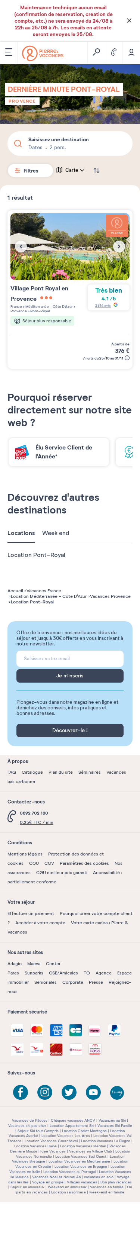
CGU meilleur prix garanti (61, 872)
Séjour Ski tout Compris (38, 1130)
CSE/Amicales (63, 973)
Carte (71, 170)
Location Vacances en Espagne (81, 1166)
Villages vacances (82, 1182)
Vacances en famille (107, 1187)
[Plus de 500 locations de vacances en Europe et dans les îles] (42, 53)
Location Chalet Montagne (84, 1130)
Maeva (33, 963)
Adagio (14, 963)
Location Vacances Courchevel (51, 1140)
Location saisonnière (68, 1192)
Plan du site (61, 772)
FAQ (11, 772)
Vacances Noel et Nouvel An (56, 1176)
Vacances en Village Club (90, 1151)
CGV (49, 863)
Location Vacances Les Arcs (65, 1135)
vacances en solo (98, 1176)
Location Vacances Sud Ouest (80, 1156)
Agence (104, 973)
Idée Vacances (53, 1151)
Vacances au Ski (112, 1120)
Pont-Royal (39, 311)
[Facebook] (20, 1092)
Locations (21, 533)
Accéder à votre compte (40, 922)
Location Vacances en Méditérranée (79, 1161)
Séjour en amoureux (27, 1187)
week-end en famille (106, 1192)
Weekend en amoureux (67, 1187)
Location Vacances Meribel (83, 1146)
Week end (55, 533)
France (16, 306)
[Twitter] (69, 1092)
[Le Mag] (117, 1093)
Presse (96, 982)
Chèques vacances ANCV (73, 1120)
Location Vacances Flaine (35, 1146)
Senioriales (45, 982)
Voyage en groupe (47, 1182)
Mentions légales (25, 854)
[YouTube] (93, 1092)
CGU (34, 863)
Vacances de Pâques (29, 1120)
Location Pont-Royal (36, 555)
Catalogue (32, 772)
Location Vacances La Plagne (105, 1140)
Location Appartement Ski (72, 1125)
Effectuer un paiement (30, 913)
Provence (22, 101)
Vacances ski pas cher (27, 1125)
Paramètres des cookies (84, 863)
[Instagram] (44, 1092)
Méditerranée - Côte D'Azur (49, 306)
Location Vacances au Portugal (69, 1171)
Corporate (72, 982)
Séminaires (89, 772)
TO (87, 973)
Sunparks (34, 973)
